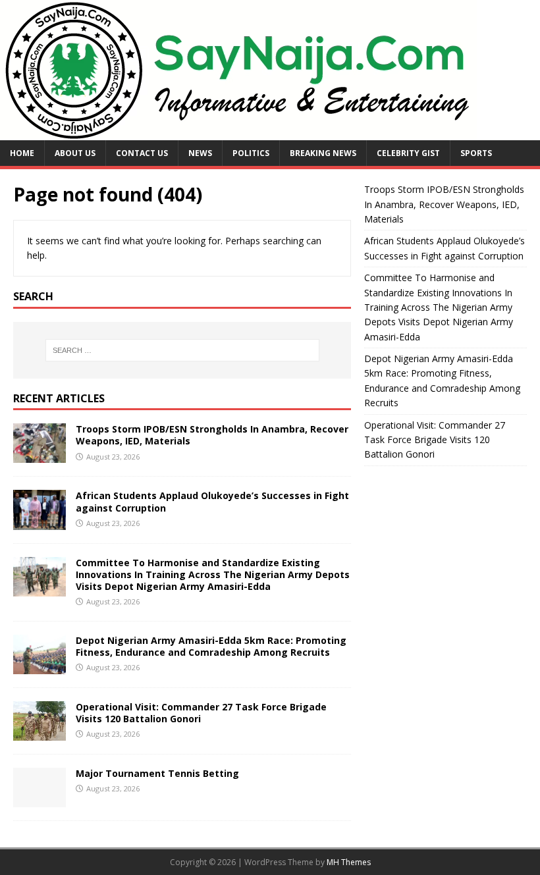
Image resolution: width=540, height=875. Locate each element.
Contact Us (142, 153)
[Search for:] (182, 350)
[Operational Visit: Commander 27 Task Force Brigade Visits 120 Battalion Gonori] (39, 732)
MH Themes (349, 862)
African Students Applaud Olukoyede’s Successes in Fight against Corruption (212, 501)
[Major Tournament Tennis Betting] (39, 799)
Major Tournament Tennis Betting (157, 773)
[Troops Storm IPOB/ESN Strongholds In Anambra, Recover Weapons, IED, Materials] (39, 455)
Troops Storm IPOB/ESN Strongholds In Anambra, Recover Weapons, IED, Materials (212, 435)
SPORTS (476, 153)
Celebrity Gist (408, 153)
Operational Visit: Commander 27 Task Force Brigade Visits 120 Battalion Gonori (201, 713)
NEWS (200, 153)
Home (22, 153)
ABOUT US (75, 153)
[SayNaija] (238, 132)
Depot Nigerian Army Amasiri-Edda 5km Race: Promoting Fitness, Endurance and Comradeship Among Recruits (211, 646)
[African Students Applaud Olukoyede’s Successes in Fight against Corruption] (39, 522)
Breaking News (323, 153)
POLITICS (250, 153)
